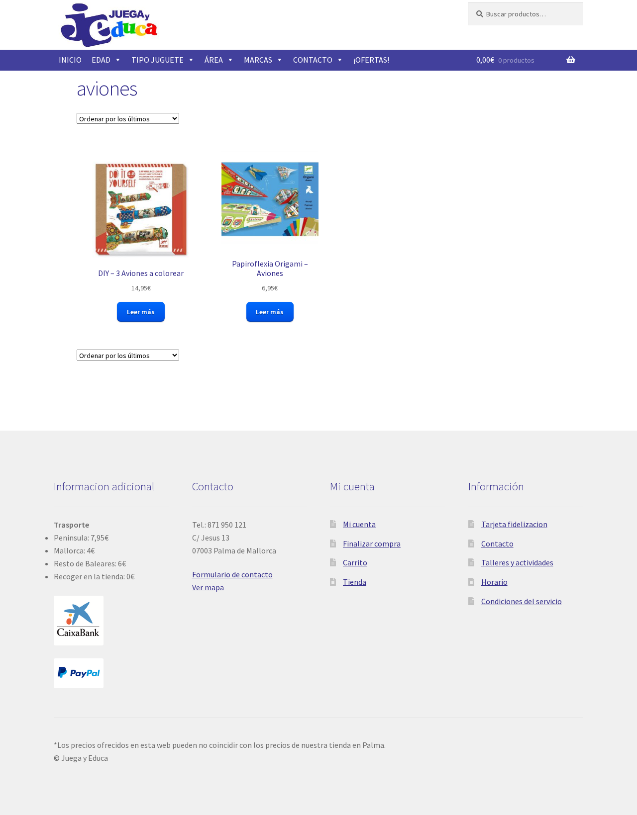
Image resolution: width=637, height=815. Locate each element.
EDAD (101, 60)
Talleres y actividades (517, 562)
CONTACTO (312, 60)
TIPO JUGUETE (157, 60)
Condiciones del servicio (521, 601)
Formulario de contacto (232, 574)
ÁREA (214, 60)
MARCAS (258, 60)
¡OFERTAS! (371, 60)
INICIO (70, 60)
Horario (494, 582)
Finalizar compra (372, 543)
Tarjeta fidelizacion (514, 524)
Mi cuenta (359, 524)
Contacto (497, 543)
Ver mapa (208, 587)
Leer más (141, 311)
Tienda (354, 582)
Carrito (355, 562)
